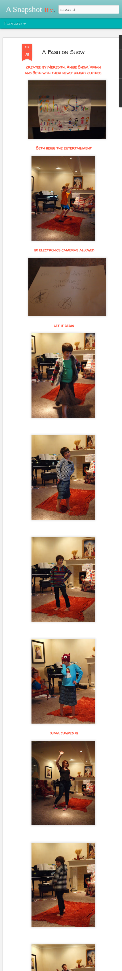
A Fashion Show (63, 52)
